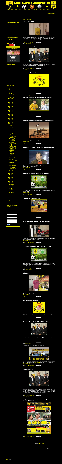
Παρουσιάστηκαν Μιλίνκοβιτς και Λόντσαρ (33, 345)
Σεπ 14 (10, 119)
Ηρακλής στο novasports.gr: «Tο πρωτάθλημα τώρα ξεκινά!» (38, 97)
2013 (8, 92)
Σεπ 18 (10, 114)
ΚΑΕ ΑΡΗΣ (8, 200)
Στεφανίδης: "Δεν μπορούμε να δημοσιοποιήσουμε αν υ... (13, 154)
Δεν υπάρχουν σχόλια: (31, 42)
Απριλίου (10, 189)
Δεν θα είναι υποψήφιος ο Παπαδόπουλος (33, 46)
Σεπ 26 (10, 103)
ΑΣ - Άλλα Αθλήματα (28, 43)
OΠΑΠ (40, 9)
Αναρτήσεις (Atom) (41, 443)
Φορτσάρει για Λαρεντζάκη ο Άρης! (31, 198)
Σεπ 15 (10, 118)
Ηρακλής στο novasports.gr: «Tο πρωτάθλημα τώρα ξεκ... (12, 133)
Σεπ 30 (10, 98)
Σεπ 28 (10, 101)
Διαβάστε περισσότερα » (26, 66)
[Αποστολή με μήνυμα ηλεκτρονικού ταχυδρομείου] (36, 42)
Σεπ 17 (10, 115)
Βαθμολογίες (33, 9)
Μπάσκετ (20, 9)
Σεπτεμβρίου (10, 97)
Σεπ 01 (10, 182)
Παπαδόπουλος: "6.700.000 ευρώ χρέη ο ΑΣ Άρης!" (35, 321)
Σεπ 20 (10, 111)
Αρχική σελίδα (8, 9)
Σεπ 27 (10, 102)
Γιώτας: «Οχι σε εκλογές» (29, 21)
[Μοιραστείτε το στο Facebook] (39, 42)
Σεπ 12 (10, 122)
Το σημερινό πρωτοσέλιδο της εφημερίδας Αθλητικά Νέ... (12, 167)
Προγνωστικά (44, 9)
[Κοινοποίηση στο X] (38, 42)
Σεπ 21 (10, 110)
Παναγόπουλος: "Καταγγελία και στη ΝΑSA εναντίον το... (12, 136)
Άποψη (48, 9)
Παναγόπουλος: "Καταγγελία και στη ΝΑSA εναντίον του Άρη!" (38, 120)
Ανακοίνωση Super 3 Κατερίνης (30, 300)
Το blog (12, 9)
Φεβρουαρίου (11, 192)
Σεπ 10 (10, 170)
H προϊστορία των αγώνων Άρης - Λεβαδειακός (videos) (37, 246)
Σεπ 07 (10, 174)
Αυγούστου (10, 184)
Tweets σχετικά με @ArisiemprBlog (12, 39)
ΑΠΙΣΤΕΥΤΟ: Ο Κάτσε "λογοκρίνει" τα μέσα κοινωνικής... (12, 148)
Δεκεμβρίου (10, 93)
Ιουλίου (10, 185)
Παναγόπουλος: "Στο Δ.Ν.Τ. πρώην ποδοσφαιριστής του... (12, 140)
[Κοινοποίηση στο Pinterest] (40, 42)
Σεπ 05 (10, 177)
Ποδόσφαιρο (15, 9)
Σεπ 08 (10, 173)
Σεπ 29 (10, 99)
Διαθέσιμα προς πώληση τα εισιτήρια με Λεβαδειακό (36, 173)
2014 (8, 90)
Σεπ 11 (10, 123)
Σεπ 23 (10, 107)
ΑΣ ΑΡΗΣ (8, 197)
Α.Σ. (22, 9)
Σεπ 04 (10, 178)
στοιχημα (10, 459)
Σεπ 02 (10, 181)
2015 (8, 89)
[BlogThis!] (37, 42)
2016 (8, 88)
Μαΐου (9, 188)
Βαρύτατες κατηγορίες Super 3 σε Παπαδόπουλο (35, 72)
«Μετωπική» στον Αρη (28, 369)
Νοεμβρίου (10, 94)
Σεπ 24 (10, 106)
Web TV (37, 9)
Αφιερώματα (29, 9)
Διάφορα (25, 9)
